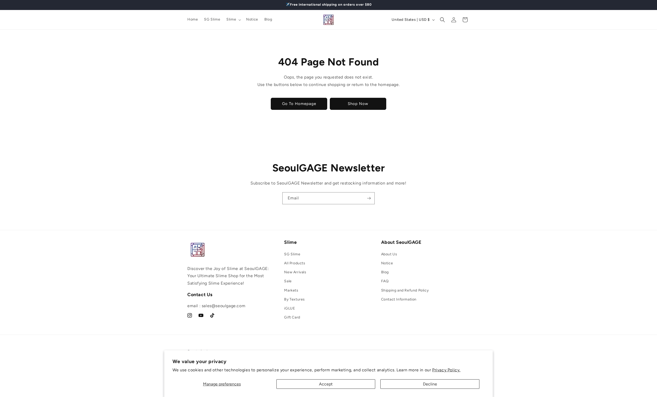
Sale (288, 281)
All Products (294, 263)
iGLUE (289, 308)
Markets (291, 290)
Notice (387, 263)
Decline (430, 384)
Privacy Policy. (446, 369)
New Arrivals (295, 272)
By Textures (294, 299)
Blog (385, 272)
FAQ (385, 281)
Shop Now (358, 103)
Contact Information (399, 299)
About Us (389, 254)
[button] (233, 19)
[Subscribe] (368, 198)
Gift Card (292, 317)
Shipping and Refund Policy (405, 290)
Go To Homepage (299, 103)
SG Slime (292, 254)
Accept (326, 384)
